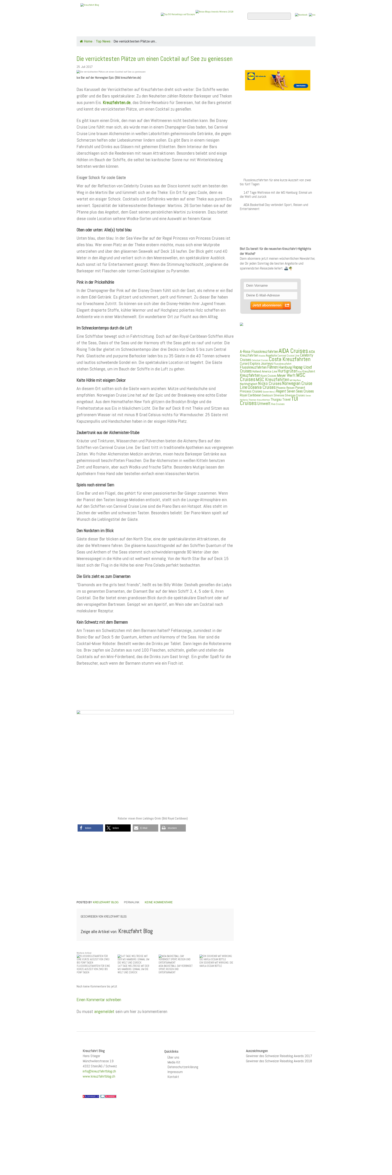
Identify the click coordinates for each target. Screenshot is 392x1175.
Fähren (272, 367)
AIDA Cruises (293, 351)
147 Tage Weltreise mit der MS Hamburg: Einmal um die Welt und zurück (276, 194)
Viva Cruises (278, 404)
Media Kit (173, 1062)
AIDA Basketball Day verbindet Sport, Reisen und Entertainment (274, 207)
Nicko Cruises (270, 383)
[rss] (312, 14)
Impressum (175, 1071)
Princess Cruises (251, 391)
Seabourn (267, 395)
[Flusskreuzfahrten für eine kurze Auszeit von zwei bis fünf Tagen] (94, 959)
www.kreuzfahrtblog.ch (99, 1076)
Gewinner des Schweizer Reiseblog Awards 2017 (279, 1055)
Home (84, 31)
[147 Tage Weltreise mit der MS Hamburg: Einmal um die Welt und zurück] (135, 959)
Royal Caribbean (250, 395)
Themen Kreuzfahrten (259, 399)
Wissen (297, 31)
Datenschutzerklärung (182, 1066)
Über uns (173, 1057)
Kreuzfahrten (250, 375)
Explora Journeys (261, 363)
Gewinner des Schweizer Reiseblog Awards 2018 (279, 1061)
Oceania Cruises (262, 387)
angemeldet (104, 1011)
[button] (90, 828)
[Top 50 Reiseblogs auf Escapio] (178, 14)
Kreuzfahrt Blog (106, 902)
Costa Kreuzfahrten (290, 359)
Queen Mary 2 (269, 391)
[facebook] (301, 14)
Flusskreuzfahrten (266, 31)
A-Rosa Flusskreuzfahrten (259, 351)
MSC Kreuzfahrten (272, 379)
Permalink (131, 902)
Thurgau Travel (281, 399)
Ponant (300, 387)
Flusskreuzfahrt (282, 364)
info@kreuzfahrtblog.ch (99, 1071)
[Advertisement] (151, 693)
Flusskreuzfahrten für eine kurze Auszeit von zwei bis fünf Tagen (275, 182)
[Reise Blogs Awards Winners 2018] (214, 14)
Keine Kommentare (159, 902)
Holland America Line (264, 371)
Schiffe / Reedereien (138, 31)
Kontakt (173, 1076)
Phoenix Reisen (285, 388)
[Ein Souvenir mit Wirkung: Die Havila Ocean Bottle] (216, 957)
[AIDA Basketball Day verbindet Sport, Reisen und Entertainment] (176, 959)
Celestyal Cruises (260, 360)
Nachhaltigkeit (248, 384)
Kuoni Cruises (268, 376)
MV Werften (295, 380)
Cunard (244, 363)
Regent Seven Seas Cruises (295, 391)
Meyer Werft (286, 375)
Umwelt (264, 403)
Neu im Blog (198, 31)
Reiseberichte (229, 31)
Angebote (173, 31)
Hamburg (285, 367)
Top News (104, 31)
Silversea (279, 395)
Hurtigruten (287, 371)
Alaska (262, 355)
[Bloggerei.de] (108, 1096)
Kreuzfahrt (308, 371)
